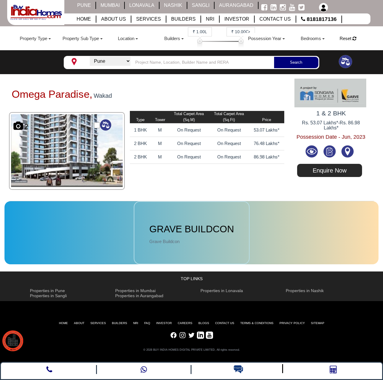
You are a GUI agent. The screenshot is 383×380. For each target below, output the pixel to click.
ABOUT (79, 323)
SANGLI (200, 5)
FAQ (147, 323)
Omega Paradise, (52, 94)
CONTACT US (224, 323)
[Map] (347, 151)
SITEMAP (317, 323)
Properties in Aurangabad (139, 295)
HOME (63, 323)
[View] (312, 151)
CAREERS (185, 323)
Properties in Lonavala (221, 290)
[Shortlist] (330, 151)
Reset (346, 38)
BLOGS (203, 323)
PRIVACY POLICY (292, 323)
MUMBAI (110, 5)
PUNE (84, 5)
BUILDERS (119, 323)
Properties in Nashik (305, 290)
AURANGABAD (236, 5)
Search (296, 62)
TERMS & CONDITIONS (256, 323)
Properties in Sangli (48, 295)
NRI (135, 323)
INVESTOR (164, 323)
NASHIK (173, 5)
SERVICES (98, 323)
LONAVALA (141, 5)
